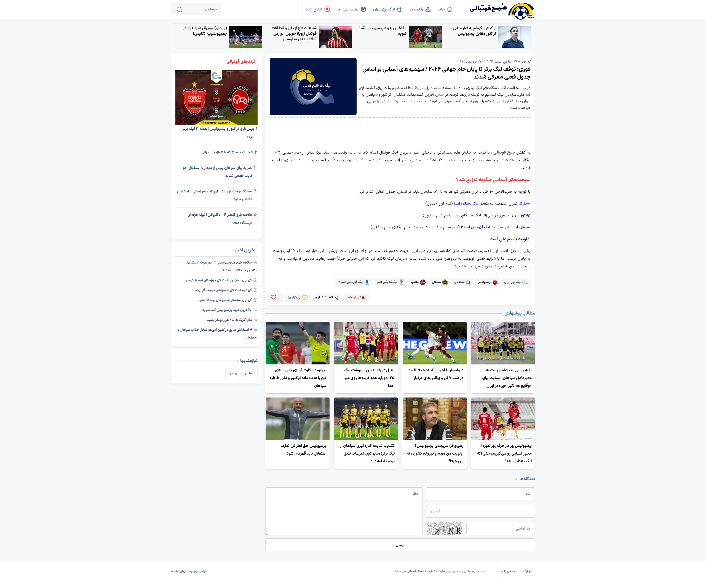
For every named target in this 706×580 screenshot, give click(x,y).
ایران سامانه (178, 571)
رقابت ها (416, 9)
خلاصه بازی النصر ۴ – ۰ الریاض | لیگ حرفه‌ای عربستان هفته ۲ (220, 218)
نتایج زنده (314, 9)
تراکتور (526, 215)
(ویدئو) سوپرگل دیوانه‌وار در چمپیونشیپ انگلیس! (205, 31)
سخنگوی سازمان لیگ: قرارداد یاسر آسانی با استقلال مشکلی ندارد (215, 195)
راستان (250, 373)
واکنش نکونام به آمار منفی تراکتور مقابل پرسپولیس (474, 31)
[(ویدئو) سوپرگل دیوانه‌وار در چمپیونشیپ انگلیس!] (245, 37)
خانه (441, 9)
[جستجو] (179, 9)
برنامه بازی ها (348, 9)
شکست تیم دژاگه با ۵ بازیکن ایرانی (227, 152)
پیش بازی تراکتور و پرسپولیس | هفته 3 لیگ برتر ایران (218, 132)
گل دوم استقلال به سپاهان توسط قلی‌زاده (223, 290)
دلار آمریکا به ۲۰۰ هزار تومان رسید (229, 320)
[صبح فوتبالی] (502, 9)
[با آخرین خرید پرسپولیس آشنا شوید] (425, 37)
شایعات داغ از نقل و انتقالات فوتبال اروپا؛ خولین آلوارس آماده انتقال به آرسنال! (294, 34)
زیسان (232, 373)
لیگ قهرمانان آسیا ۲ (475, 227)
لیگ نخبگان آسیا (466, 203)
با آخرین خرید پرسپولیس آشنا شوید (383, 31)
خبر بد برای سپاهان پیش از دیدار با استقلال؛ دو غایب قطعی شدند (217, 172)
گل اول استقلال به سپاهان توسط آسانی (225, 300)
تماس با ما (508, 571)
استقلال (525, 203)
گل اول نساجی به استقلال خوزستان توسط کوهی (219, 280)
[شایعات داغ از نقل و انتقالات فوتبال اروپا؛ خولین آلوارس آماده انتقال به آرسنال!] (335, 37)
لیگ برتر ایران (384, 9)
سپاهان (525, 227)
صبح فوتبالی (504, 152)
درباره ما (526, 571)
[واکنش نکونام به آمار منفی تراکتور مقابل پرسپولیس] (514, 37)
